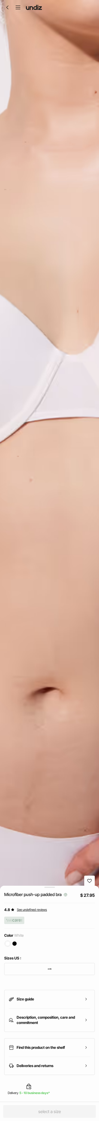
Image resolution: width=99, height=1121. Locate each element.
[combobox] (49, 969)
